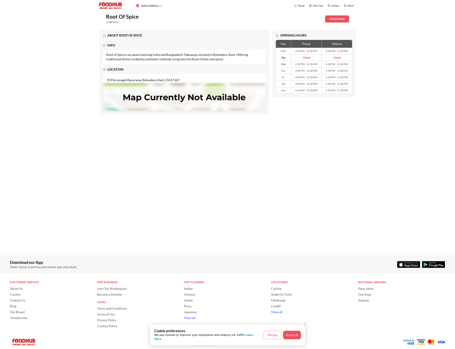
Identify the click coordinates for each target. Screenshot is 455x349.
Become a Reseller (109, 294)
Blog (13, 306)
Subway (363, 300)
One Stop (364, 294)
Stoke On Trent (281, 294)
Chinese (189, 294)
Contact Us (17, 300)
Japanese (190, 312)
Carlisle (276, 288)
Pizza (187, 306)
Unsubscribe (18, 318)
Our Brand (17, 312)
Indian (188, 288)
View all (189, 318)
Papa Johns (366, 288)
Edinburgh (278, 300)
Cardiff (276, 306)
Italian (188, 300)
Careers (15, 294)
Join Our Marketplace (112, 288)
